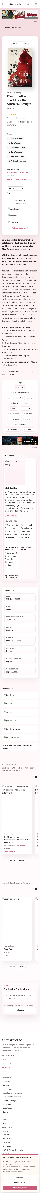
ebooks (15, 403)
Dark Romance (16, 152)
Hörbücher (7, 1104)
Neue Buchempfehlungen (12, 1093)
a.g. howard (20, 387)
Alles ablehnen (20, 1182)
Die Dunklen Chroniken (17, 172)
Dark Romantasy (17, 139)
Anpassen (20, 1177)
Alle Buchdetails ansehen (18, 179)
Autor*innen (7, 1108)
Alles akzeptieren (20, 1188)
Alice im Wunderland (21, 393)
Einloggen (11, 122)
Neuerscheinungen (10, 1100)
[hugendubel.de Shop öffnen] (20, 737)
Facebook (6, 1067)
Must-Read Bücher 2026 (12, 1097)
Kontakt (6, 1154)
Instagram (6, 1063)
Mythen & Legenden (18, 161)
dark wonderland (14, 398)
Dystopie (30, 398)
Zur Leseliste (21, 44)
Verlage (5, 1119)
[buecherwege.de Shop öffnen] (20, 729)
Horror (14, 408)
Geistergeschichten (18, 148)
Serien (5, 1116)
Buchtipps (16, 27)
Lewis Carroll (14, 414)
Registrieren (7, 1138)
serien (29, 419)
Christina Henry (14, 92)
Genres (5, 1112)
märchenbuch (15, 419)
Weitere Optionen (19, 228)
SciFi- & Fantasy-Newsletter (13, 1150)
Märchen (28, 414)
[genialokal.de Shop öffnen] (20, 720)
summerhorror (13, 429)
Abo (4, 1123)
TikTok (5, 1059)
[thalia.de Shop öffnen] (20, 216)
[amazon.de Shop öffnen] (20, 222)
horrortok (26, 408)
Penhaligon (11, 630)
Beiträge (6, 1085)
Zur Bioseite (11, 515)
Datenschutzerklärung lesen (14, 1172)
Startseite (6, 27)
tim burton (29, 429)
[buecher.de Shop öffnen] (20, 209)
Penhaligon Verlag (13, 640)
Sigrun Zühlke (12, 672)
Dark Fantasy (16, 143)
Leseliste (6, 1131)
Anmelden (7, 1135)
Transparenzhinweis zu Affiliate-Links (17, 747)
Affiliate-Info (19, 204)
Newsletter (7, 1146)
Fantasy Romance (17, 156)
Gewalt (26, 403)
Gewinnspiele (8, 1089)
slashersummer (21, 424)
